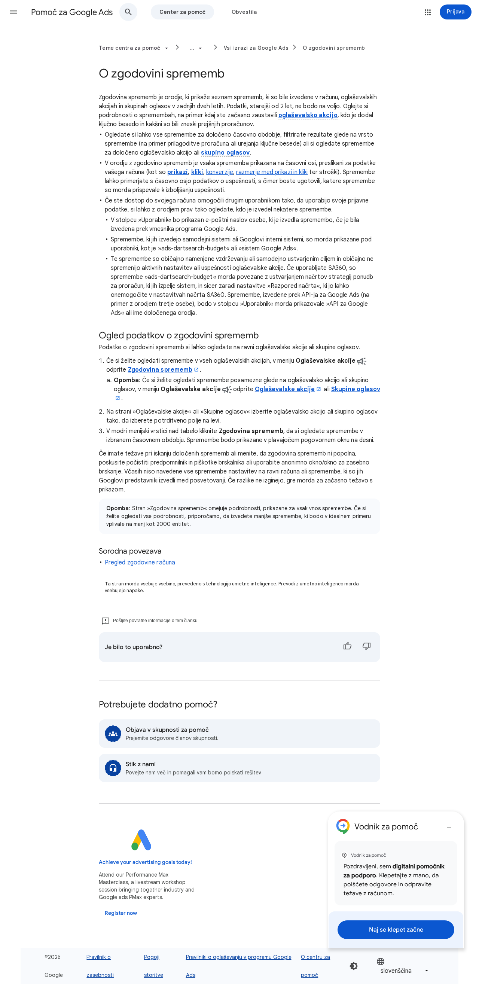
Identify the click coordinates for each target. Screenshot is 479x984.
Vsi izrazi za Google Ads (256, 48)
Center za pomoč (182, 12)
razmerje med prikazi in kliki (272, 172)
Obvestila (244, 12)
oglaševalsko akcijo (308, 115)
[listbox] (403, 966)
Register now (121, 913)
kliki (197, 172)
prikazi (177, 172)
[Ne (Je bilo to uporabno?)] (366, 647)
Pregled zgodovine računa (140, 562)
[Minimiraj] (449, 825)
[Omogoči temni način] (354, 966)
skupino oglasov (225, 152)
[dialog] (396, 879)
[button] (13, 12)
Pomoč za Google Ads (72, 12)
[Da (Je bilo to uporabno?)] (347, 647)
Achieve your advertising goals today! (145, 862)
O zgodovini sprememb (334, 48)
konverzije (219, 172)
